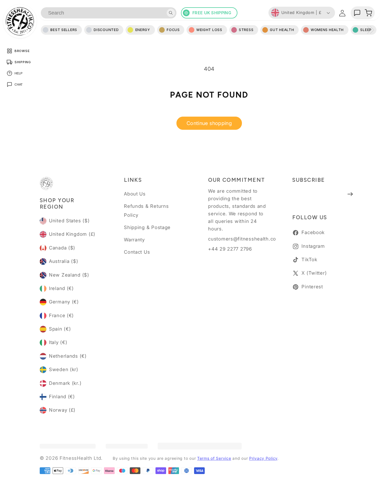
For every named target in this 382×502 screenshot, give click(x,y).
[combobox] (108, 12)
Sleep (366, 30)
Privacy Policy (263, 458)
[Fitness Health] (20, 21)
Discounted (106, 30)
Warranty (134, 239)
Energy (142, 30)
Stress (246, 30)
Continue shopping (209, 123)
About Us (135, 194)
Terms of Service (214, 458)
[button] (368, 12)
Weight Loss (209, 30)
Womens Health (327, 30)
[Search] (171, 13)
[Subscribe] (350, 194)
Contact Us (137, 252)
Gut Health (282, 30)
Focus (173, 30)
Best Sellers (63, 30)
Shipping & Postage (147, 227)
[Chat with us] (357, 12)
